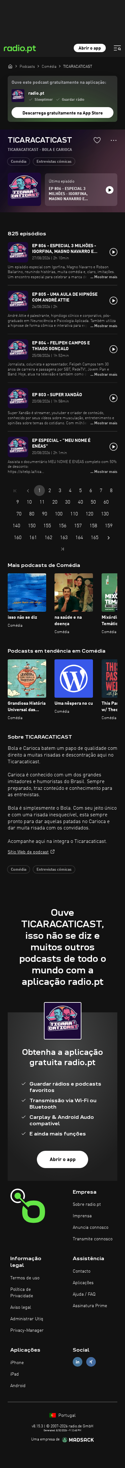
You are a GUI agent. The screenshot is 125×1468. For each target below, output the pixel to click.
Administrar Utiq (26, 1319)
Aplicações (83, 1283)
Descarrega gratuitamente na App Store (62, 113)
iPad (14, 1374)
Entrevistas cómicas (54, 162)
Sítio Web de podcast (28, 852)
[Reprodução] (109, 190)
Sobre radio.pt (87, 1204)
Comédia (18, 162)
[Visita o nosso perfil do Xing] (91, 1361)
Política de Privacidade (21, 1292)
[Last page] (62, 549)
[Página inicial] (10, 66)
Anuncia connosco (90, 1227)
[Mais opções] (113, 140)
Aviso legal (20, 1307)
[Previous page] (28, 491)
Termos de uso (24, 1278)
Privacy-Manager (27, 1330)
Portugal (66, 1415)
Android (18, 1386)
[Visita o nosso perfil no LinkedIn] (77, 1361)
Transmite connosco (93, 1239)
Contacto (81, 1271)
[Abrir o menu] (117, 48)
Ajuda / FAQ (84, 1294)
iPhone (17, 1363)
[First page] (15, 491)
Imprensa (82, 1216)
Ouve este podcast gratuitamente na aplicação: (59, 82)
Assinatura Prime (90, 1306)
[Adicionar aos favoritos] (97, 140)
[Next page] (109, 538)
